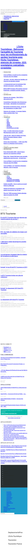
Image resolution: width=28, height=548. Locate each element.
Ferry (8, 122)
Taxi (8, 121)
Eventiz (5, 477)
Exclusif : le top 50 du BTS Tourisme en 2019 (14, 267)
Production (7, 72)
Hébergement (8, 174)
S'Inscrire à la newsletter (6, 21)
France (6, 171)
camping (9, 178)
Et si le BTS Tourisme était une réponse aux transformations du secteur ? (14, 218)
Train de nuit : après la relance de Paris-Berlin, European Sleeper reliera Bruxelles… (15, 137)
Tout (8, 118)
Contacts (6, 471)
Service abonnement (9, 475)
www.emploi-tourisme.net (9, 413)
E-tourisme (7, 173)
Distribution (7, 94)
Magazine (6, 507)
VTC (8, 120)
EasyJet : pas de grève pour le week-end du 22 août (13, 453)
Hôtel (8, 177)
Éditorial (8, 500)
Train (8, 124)
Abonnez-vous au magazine (18, 21)
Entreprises (9, 498)
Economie (9, 492)
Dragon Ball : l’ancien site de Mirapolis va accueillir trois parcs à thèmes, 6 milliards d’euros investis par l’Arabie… (14, 462)
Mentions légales (8, 467)
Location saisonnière (13, 179)
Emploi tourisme (8, 484)
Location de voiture (13, 128)
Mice (8, 504)
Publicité (6, 19)
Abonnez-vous (7, 509)
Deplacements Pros (8, 479)
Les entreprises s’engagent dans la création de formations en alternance (14, 255)
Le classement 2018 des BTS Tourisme (12, 299)
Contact (5, 511)
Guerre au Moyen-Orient (11, 147)
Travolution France (8, 481)
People (8, 505)
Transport (7, 117)
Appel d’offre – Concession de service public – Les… (13, 394)
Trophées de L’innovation (9, 508)
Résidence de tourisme (13, 181)
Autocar (9, 126)
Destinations (7, 149)
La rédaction (7, 17)
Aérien (8, 125)
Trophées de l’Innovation (11, 16)
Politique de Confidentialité (10, 469)
